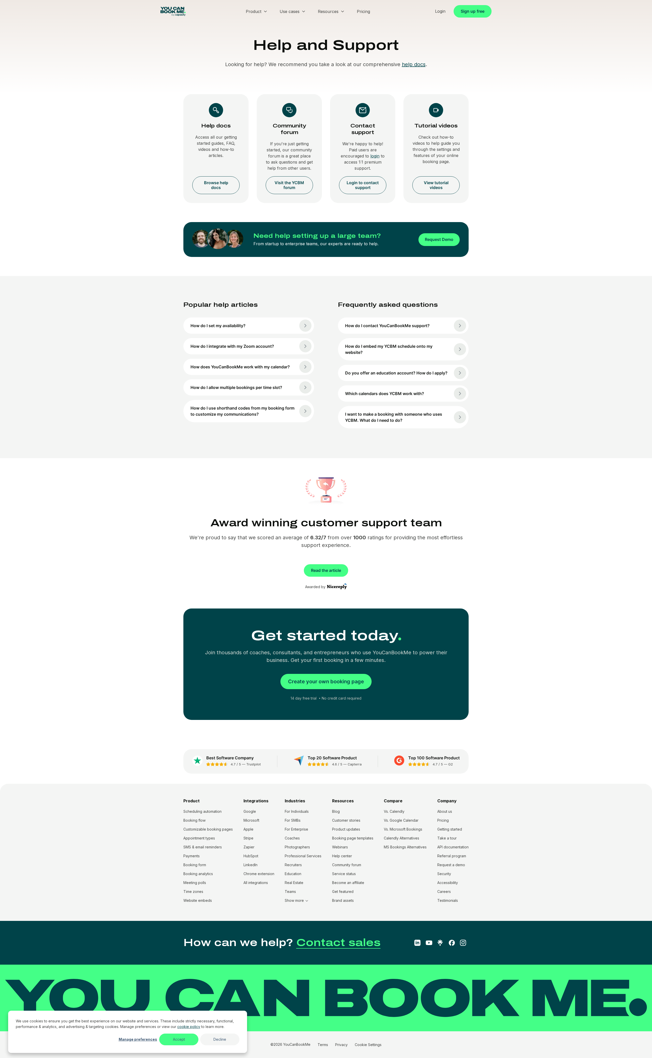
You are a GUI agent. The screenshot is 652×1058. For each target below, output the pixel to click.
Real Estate (294, 882)
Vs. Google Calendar (401, 820)
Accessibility (447, 882)
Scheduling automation (202, 811)
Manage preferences (138, 1039)
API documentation (453, 847)
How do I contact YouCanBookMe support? (387, 325)
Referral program (451, 856)
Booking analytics (198, 874)
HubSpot (250, 856)
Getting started (449, 829)
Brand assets (343, 900)
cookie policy (188, 1026)
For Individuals (297, 811)
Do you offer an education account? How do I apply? (396, 372)
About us (444, 811)
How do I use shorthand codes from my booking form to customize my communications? (242, 411)
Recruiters (293, 865)
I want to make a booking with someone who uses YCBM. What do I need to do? (393, 417)
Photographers (297, 847)
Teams (290, 891)
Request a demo (451, 865)
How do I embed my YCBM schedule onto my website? (388, 349)
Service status (344, 874)
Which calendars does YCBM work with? (384, 393)
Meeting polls (194, 882)
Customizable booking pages (208, 829)
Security (444, 874)
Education (293, 874)
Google (249, 811)
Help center (342, 856)
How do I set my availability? (218, 325)
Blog (336, 811)
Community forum (346, 865)
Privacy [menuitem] (341, 1044)
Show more (294, 900)
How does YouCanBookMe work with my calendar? (240, 366)
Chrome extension (258, 874)
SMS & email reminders (202, 847)
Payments (191, 856)
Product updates (346, 829)
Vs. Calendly (394, 811)
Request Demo (439, 239)
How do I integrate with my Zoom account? (232, 346)
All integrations (255, 882)
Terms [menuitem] (323, 1044)
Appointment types (199, 838)
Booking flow (194, 820)
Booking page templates (352, 838)
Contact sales (338, 942)
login (374, 155)
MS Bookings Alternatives (405, 847)
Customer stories (346, 820)
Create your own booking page (326, 681)
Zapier (248, 847)
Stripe (248, 838)
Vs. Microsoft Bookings (403, 829)
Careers (444, 891)
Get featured (343, 891)
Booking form (194, 865)
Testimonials (447, 900)
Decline (219, 1039)
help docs (414, 64)
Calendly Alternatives (401, 838)
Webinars (340, 847)
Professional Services (303, 856)
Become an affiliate (348, 882)
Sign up (472, 11)
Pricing (443, 820)
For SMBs (293, 820)
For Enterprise (296, 829)
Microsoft (251, 820)
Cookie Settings (368, 1044)
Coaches (292, 838)
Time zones (193, 891)
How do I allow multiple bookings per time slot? (236, 387)
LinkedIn (250, 865)
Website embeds (197, 900)
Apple (248, 829)
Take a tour (447, 838)
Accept (179, 1039)
